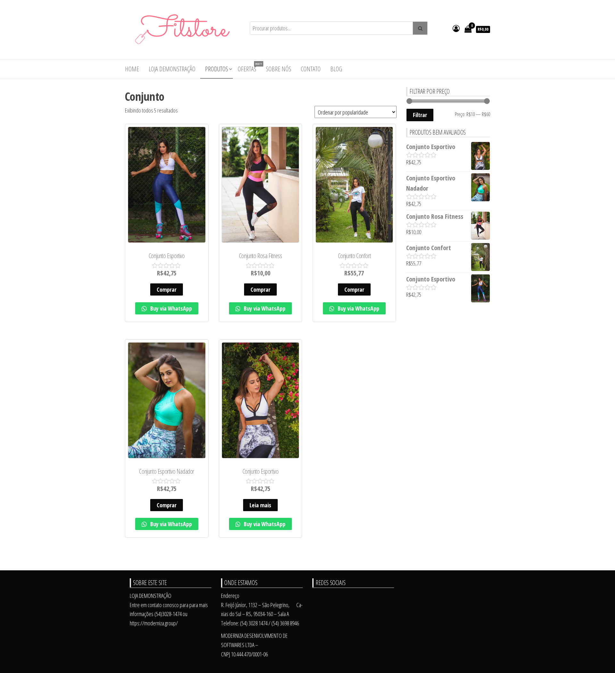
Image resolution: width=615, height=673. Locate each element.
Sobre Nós (278, 69)
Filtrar (420, 115)
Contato (311, 69)
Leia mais (260, 505)
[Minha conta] (456, 28)
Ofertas (249, 67)
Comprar (166, 289)
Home (132, 69)
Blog (336, 69)
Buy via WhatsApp (170, 308)
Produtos (216, 69)
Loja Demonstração (172, 69)
